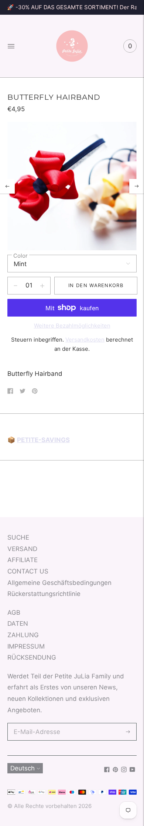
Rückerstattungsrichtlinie (43, 593)
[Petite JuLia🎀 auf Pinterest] (115, 770)
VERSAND (22, 549)
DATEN (17, 623)
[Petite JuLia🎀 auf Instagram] (124, 770)
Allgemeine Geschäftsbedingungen (59, 582)
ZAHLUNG (23, 635)
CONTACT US (27, 571)
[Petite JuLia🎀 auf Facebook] (107, 770)
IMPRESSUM (26, 646)
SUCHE (18, 537)
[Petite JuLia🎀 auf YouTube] (132, 770)
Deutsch (22, 768)
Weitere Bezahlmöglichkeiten (72, 325)
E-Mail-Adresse (35, 723)
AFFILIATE (22, 560)
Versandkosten (84, 339)
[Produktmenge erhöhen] (15, 285)
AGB (13, 612)
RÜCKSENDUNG (31, 657)
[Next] (136, 186)
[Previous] (7, 186)
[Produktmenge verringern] (42, 285)
